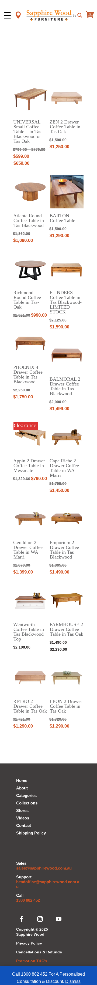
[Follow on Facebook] (21, 919)
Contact (23, 825)
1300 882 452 (28, 900)
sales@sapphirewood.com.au (44, 868)
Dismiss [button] (73, 981)
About (22, 788)
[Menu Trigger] (7, 15)
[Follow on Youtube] (58, 919)
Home (21, 780)
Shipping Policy (31, 833)
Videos (22, 818)
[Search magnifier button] (80, 15)
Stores (22, 810)
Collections (26, 803)
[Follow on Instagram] (40, 919)
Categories (26, 795)
